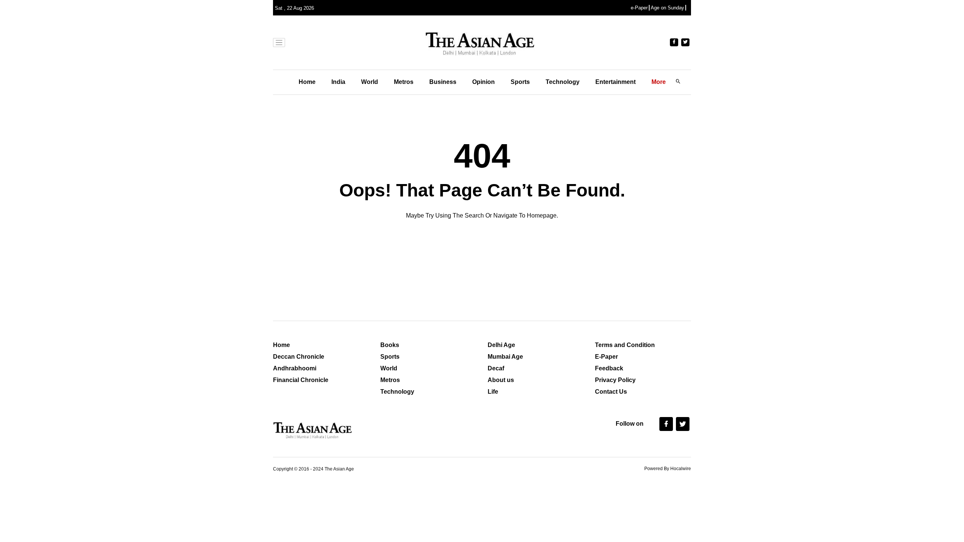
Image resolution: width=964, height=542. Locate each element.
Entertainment (615, 82)
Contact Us (611, 391)
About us (501, 380)
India (338, 82)
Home (307, 82)
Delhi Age (501, 345)
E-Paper (606, 356)
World (369, 82)
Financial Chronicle (300, 380)
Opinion (483, 82)
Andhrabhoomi (294, 368)
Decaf (496, 368)
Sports (520, 82)
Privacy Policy (615, 380)
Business (442, 82)
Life (493, 391)
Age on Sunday (667, 8)
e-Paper (639, 8)
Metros (403, 82)
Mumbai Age (505, 356)
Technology (563, 82)
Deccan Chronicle (298, 356)
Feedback (609, 368)
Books (389, 345)
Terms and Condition (625, 345)
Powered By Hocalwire (667, 468)
